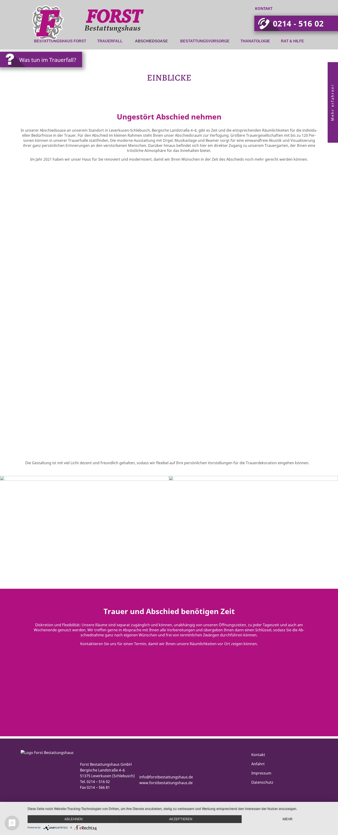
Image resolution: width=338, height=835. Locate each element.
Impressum (261, 773)
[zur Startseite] (69, 33)
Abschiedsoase (151, 41)
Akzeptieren (180, 819)
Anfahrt (258, 763)
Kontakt (263, 8)
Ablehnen (73, 819)
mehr (287, 819)
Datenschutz (262, 782)
